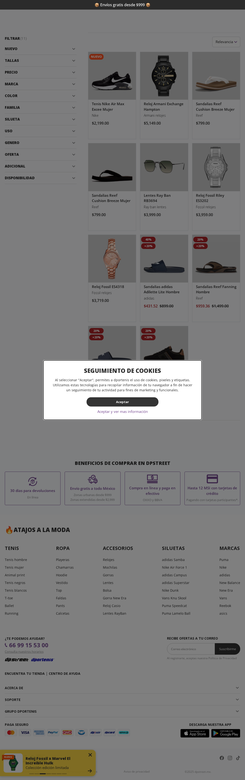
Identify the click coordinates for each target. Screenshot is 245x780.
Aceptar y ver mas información (122, 411)
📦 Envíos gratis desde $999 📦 (122, 4)
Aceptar (122, 402)
